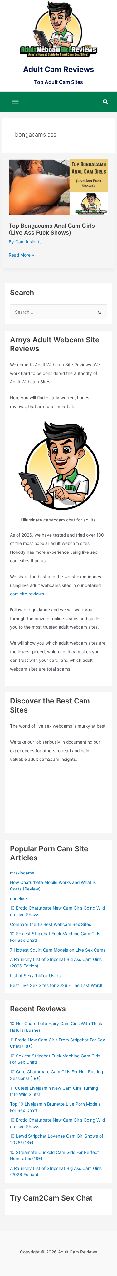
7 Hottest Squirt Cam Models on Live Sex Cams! (58, 949)
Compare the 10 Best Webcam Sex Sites (50, 924)
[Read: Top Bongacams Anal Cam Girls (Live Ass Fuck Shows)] (58, 186)
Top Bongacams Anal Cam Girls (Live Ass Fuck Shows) (52, 229)
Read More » (21, 255)
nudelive (18, 898)
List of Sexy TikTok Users (35, 975)
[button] (106, 102)
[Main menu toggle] (15, 102)
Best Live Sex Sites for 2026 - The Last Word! (56, 985)
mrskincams (22, 872)
